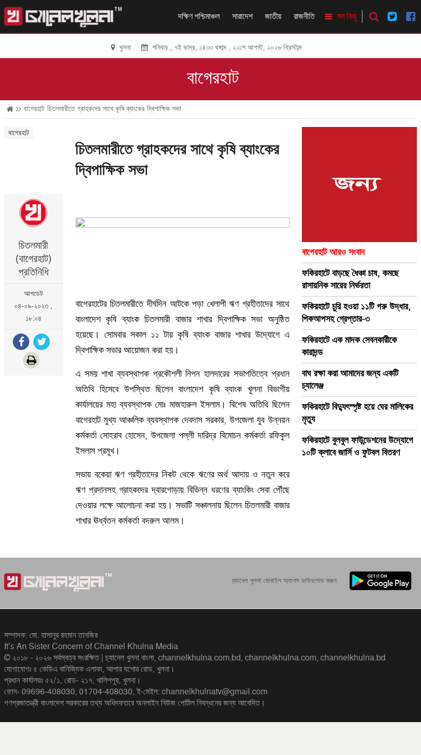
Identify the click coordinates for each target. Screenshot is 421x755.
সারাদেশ (242, 16)
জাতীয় (273, 16)
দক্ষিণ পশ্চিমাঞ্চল (199, 16)
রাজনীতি (304, 16)
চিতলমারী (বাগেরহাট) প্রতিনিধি (33, 259)
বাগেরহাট (213, 78)
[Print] (32, 361)
